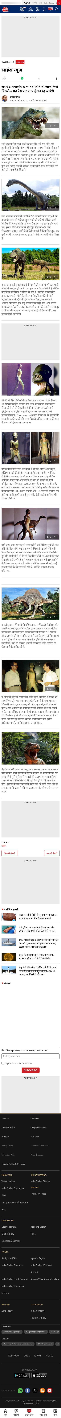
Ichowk (37, 1356)
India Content (37, 1310)
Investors (5, 1136)
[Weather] (30, 10)
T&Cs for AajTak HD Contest (13, 1164)
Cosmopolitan (8, 1226)
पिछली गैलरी (9, 853)
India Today (49, 3)
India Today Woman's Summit (41, 1269)
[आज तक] (5, 9)
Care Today (7, 1310)
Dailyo (27, 1356)
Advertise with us (8, 1127)
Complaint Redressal (39, 1127)
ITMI (3, 1195)
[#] (22, 78)
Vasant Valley (8, 1181)
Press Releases (36, 1155)
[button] (55, 1413)
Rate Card (34, 1136)
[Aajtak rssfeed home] (42, 1390)
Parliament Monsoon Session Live (18, 1344)
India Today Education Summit (12, 1290)
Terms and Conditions (39, 1145)
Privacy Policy (7, 1145)
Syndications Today (30, 1403)
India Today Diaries (40, 1181)
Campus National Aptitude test (14, 1206)
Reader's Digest (38, 1226)
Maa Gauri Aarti (45, 1344)
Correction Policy (8, 1155)
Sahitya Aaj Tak (9, 1258)
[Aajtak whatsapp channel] (20, 1390)
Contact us (34, 1118)
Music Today (7, 1233)
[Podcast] (37, 9)
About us (5, 1118)
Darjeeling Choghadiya (35, 1331)
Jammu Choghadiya (12, 1331)
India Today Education (12, 1188)
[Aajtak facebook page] (27, 1390)
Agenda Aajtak (37, 1258)
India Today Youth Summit (14, 1279)
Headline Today (38, 1317)
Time (33, 1233)
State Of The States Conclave (44, 1279)
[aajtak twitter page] (35, 1390)
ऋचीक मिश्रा (15, 97)
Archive (49, 1356)
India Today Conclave (12, 1265)
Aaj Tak (27, 3)
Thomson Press (38, 1193)
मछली (3, 846)
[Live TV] (50, 10)
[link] (59, 3)
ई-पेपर (35, 3)
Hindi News (6, 62)
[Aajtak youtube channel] (49, 1390)
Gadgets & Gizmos (10, 1240)
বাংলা (40, 3)
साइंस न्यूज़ (20, 62)
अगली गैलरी (51, 853)
